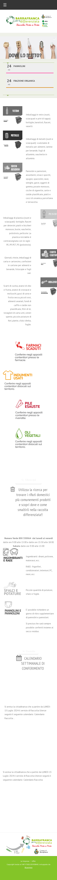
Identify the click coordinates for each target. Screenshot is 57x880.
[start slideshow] (24, 55)
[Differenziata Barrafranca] (28, 26)
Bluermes (28, 867)
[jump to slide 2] (29, 55)
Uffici (34, 861)
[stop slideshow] (33, 55)
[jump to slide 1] (27, 55)
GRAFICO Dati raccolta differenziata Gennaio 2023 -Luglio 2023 (29, 723)
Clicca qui (30, 479)
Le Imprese (25, 861)
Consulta (30, 651)
